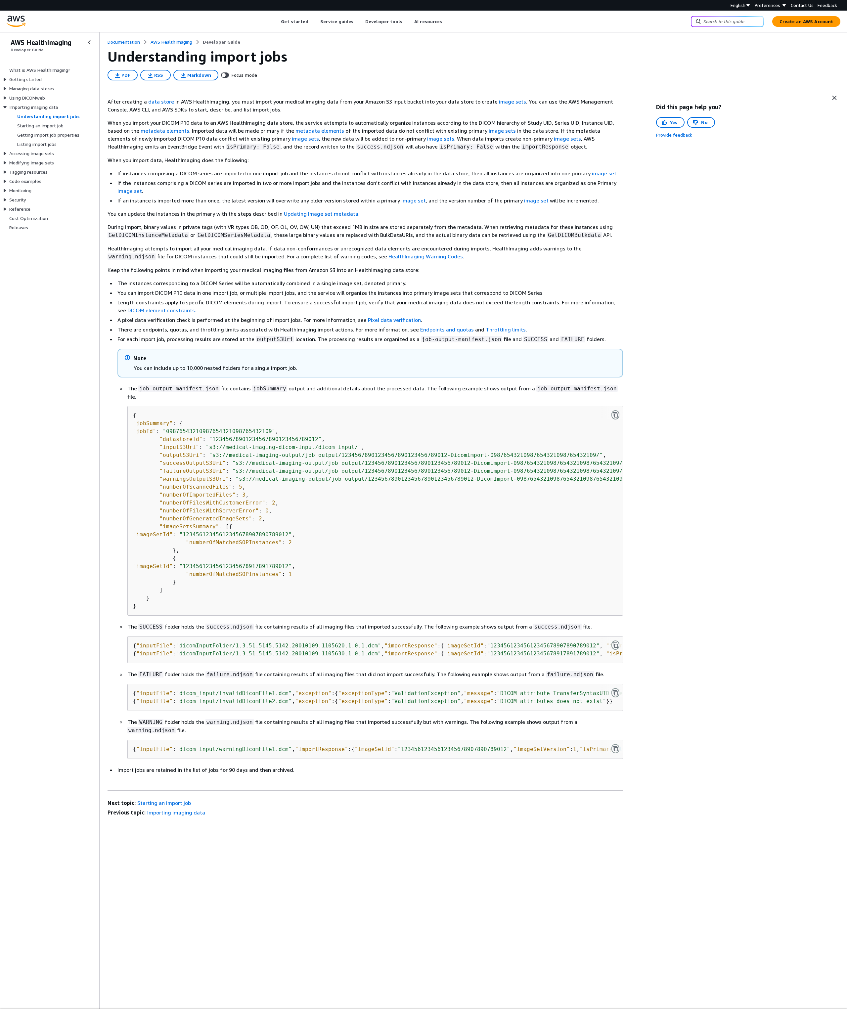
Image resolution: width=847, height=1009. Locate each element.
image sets (512, 101)
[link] (221, 42)
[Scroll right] (447, 21)
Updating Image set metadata (321, 213)
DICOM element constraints (161, 310)
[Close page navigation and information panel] (834, 98)
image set (604, 173)
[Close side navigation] (89, 42)
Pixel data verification (394, 320)
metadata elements (165, 130)
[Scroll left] (276, 21)
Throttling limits (506, 329)
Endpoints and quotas (447, 329)
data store (161, 101)
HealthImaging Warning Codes (425, 256)
